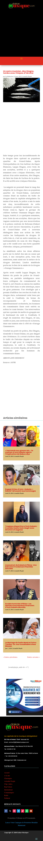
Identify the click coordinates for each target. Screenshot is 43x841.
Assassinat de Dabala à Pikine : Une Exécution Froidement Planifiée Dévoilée (21, 567)
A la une (7, 775)
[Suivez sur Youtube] (31, 811)
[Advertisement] (21, 34)
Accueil (6, 773)
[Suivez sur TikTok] (22, 811)
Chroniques (8, 778)
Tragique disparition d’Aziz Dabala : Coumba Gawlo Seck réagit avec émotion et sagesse (21, 528)
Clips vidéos (8, 784)
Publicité (7, 798)
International (8, 790)
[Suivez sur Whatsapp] (26, 811)
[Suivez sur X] (10, 811)
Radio (6, 795)
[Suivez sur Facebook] (6, 811)
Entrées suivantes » (33, 657)
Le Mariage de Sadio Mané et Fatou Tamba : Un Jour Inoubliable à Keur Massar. (20, 644)
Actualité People (27, 76)
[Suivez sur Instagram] (14, 811)
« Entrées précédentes (10, 657)
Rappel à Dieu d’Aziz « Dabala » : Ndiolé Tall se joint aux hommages (20, 490)
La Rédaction (9, 76)
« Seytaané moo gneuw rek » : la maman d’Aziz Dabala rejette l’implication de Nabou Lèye (19, 452)
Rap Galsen (8, 787)
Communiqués (9, 792)
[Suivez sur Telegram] (18, 811)
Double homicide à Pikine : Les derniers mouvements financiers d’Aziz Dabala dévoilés (19, 605)
